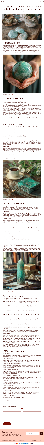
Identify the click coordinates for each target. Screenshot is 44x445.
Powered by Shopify (13, 440)
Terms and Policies (22, 440)
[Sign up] (41, 433)
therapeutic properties (7, 127)
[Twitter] (39, 440)
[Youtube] (35, 440)
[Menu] (1, 1)
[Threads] (41, 440)
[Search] (4, 1)
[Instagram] (33, 440)
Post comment (7, 423)
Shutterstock (10, 94)
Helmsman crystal (7, 440)
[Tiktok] (37, 440)
